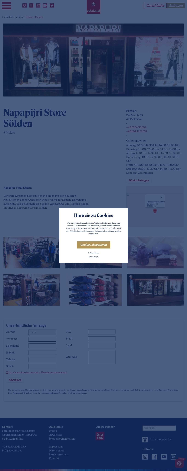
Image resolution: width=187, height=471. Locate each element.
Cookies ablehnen (93, 253)
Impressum (93, 234)
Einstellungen (93, 257)
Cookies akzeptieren (93, 244)
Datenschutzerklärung (104, 231)
